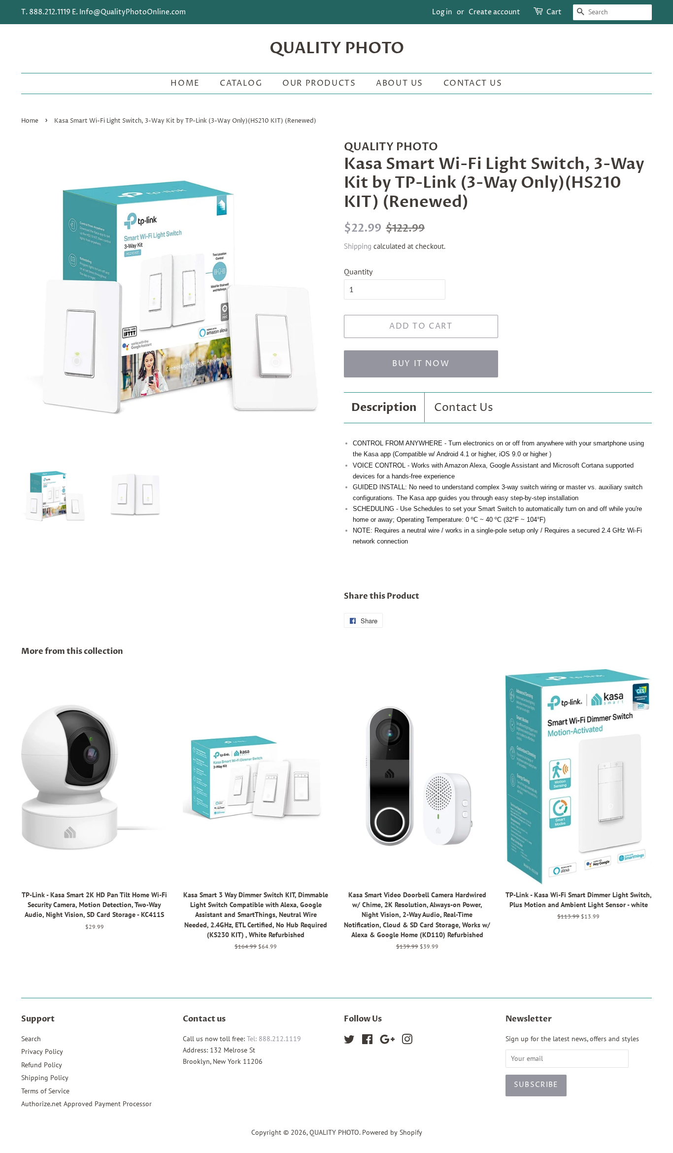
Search (31, 1038)
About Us (399, 83)
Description (384, 407)
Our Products (319, 83)
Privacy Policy (42, 1051)
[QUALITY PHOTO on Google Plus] (387, 1041)
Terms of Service (45, 1090)
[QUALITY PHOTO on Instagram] (407, 1041)
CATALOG (241, 83)
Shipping (357, 246)
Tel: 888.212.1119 (274, 1038)
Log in (442, 12)
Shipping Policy (44, 1077)
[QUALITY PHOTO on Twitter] (349, 1041)
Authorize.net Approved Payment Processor (86, 1103)
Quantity (358, 271)
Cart (554, 12)
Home (185, 83)
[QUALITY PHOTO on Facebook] (367, 1041)
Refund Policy (41, 1064)
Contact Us (473, 83)
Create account (494, 12)
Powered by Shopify (392, 1132)
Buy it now (420, 363)
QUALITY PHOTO (336, 48)
